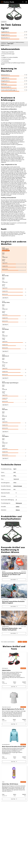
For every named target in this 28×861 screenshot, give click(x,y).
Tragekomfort (5, 31)
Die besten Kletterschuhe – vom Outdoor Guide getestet (11, 629)
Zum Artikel (13, 579)
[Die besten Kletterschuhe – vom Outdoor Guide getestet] (14, 618)
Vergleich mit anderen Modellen (10, 57)
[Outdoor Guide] (7, 2)
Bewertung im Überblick (8, 52)
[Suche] (22, 2)
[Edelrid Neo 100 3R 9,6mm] (14, 773)
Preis (3, 682)
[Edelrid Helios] (14, 659)
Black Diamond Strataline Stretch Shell (14, 746)
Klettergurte (19, 503)
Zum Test (5, 297)
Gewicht (24, 682)
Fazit (3, 55)
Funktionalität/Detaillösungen (9, 90)
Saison (14, 682)
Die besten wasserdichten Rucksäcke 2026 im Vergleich (13, 602)
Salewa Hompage (17, 486)
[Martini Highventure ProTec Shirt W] (14, 698)
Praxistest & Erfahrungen (8, 53)
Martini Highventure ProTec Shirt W (13, 709)
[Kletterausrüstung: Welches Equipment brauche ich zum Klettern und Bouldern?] (14, 562)
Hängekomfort (5, 34)
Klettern (18, 510)
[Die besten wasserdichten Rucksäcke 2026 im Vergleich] (14, 591)
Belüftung (4, 84)
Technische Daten (6, 59)
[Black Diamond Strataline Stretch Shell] (14, 735)
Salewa (17, 506)
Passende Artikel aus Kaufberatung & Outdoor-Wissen (13, 63)
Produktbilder (5, 61)
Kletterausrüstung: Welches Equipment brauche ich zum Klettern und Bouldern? (14, 574)
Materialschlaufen (6, 87)
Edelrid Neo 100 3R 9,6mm (10, 784)
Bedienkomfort (5, 37)
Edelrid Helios (6, 670)
